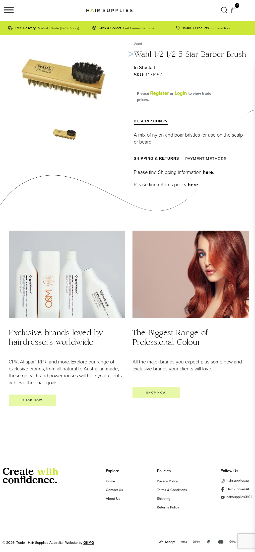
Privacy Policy (167, 481)
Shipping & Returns (156, 158)
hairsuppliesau (237, 480)
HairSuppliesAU (238, 489)
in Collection (206, 27)
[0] (234, 11)
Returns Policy (168, 507)
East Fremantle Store (126, 27)
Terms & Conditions (172, 489)
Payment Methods (206, 158)
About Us (113, 498)
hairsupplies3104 (239, 497)
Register (159, 93)
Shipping (163, 498)
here (208, 172)
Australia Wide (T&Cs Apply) (47, 27)
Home (110, 481)
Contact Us (114, 489)
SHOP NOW (32, 400)
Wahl (138, 44)
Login (181, 93)
